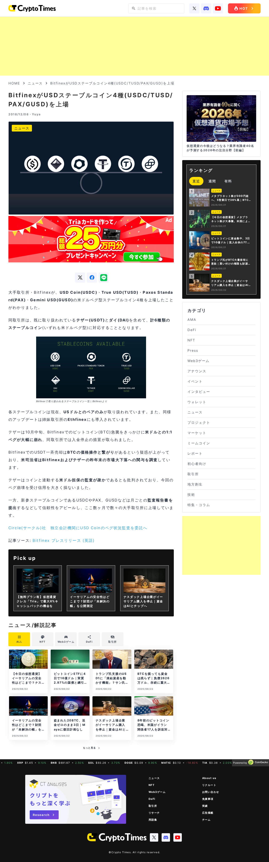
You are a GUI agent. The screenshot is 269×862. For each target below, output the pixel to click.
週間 (212, 181)
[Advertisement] (134, 46)
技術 (191, 494)
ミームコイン (198, 443)
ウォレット (196, 402)
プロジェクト (198, 422)
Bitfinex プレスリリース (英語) (64, 540)
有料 (228, 181)
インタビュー (198, 392)
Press (192, 350)
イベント (195, 381)
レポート (195, 453)
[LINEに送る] (104, 277)
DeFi (191, 330)
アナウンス (196, 371)
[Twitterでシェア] (80, 277)
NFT (191, 340)
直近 (196, 181)
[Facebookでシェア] (92, 277)
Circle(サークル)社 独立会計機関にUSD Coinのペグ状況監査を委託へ (77, 528)
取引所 (193, 474)
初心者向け (196, 464)
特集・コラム (198, 505)
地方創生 (195, 484)
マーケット (196, 433)
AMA (191, 319)
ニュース (35, 83)
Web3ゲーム (198, 361)
